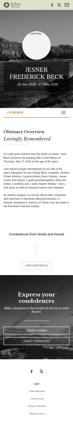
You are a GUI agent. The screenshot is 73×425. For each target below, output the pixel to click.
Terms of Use (37, 398)
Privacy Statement (37, 406)
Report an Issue (37, 413)
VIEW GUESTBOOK (36, 265)
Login (36, 383)
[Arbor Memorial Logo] (12, 5)
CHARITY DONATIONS (36, 341)
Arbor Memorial (37, 391)
